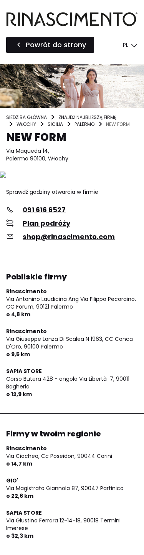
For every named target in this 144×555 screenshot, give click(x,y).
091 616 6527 (44, 210)
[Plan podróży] (72, 175)
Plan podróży (46, 223)
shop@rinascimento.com (69, 236)
